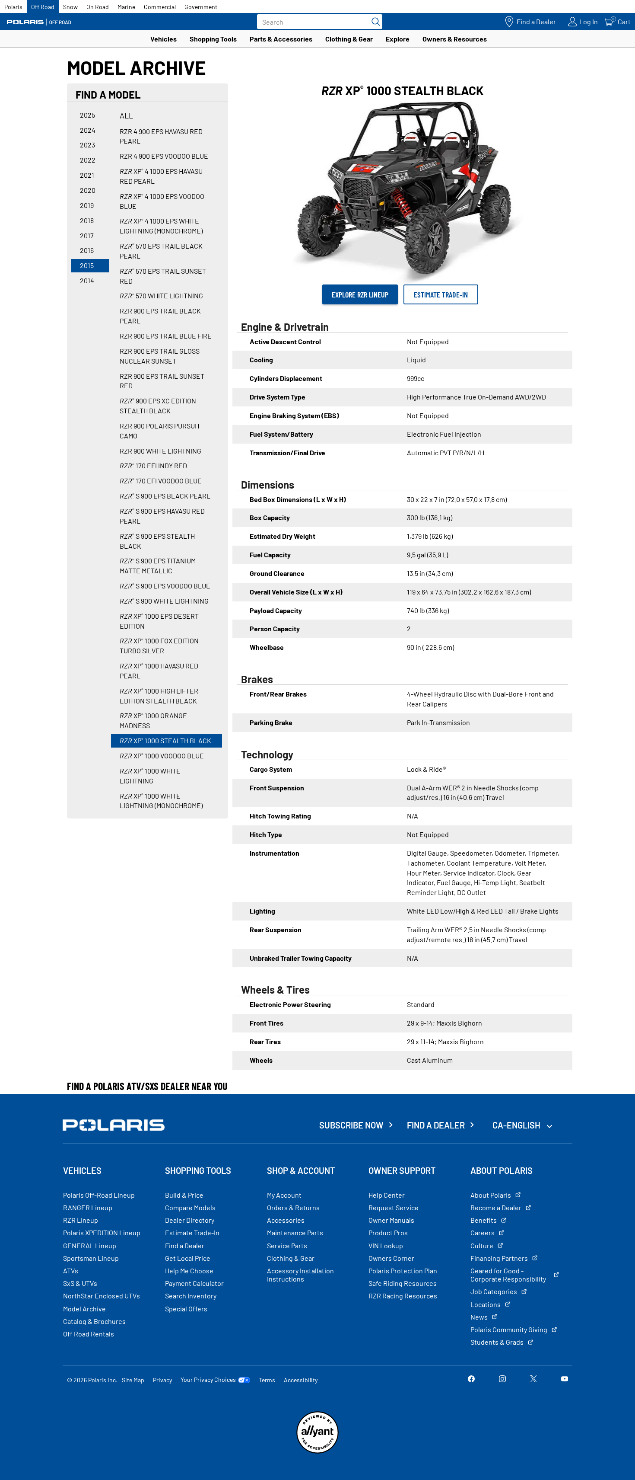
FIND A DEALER (436, 1125)
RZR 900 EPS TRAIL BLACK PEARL (160, 316)
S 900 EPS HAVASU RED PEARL (162, 516)
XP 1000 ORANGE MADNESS (153, 720)
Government (200, 6)
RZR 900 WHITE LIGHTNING (160, 451)
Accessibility (301, 1380)
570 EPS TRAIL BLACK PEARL (161, 251)
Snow (70, 6)
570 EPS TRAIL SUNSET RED (163, 276)
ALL (126, 115)
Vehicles (163, 39)
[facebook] (471, 1379)
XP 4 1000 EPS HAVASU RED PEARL (161, 176)
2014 (87, 280)
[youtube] (564, 1379)
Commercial (160, 6)
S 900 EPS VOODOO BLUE (165, 586)
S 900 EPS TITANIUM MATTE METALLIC (158, 565)
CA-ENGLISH (517, 1125)
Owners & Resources (454, 39)
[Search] (373, 21)
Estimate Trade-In (441, 294)
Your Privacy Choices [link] (208, 1379)
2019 (87, 205)
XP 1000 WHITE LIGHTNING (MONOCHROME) (161, 801)
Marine (126, 6)
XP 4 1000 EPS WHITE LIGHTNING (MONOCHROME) (161, 226)
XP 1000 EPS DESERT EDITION (159, 621)
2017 (87, 235)
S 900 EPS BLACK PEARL (165, 496)
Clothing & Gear (349, 39)
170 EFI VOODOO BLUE (161, 480)
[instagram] (502, 1379)
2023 (87, 145)
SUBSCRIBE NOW (351, 1125)
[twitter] (533, 1379)
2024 (87, 130)
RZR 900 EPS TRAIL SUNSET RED (162, 381)
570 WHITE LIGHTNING (161, 295)
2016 (87, 250)
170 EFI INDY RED (153, 465)
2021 (87, 175)
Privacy (162, 1380)
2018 (87, 220)
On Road (97, 6)
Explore (398, 39)
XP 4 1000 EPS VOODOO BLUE (162, 201)
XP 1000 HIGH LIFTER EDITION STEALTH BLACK (159, 696)
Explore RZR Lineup (360, 294)
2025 (87, 115)
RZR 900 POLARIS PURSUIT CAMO (160, 431)
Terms (267, 1380)
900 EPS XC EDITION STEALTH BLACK (158, 405)
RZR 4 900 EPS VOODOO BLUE (164, 156)
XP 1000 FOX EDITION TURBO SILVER (159, 645)
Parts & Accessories (281, 39)
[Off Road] (38, 22)
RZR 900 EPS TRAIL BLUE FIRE (166, 336)
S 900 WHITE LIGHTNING (164, 601)
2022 (87, 160)
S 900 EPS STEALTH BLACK (157, 541)
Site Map (133, 1380)
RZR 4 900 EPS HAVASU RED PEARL (161, 136)
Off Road (42, 6)
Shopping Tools (213, 39)
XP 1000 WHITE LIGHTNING (150, 776)
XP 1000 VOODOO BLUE (162, 755)
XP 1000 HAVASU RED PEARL (159, 671)
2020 (87, 190)
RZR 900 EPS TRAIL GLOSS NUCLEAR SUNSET (160, 356)
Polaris (13, 6)
